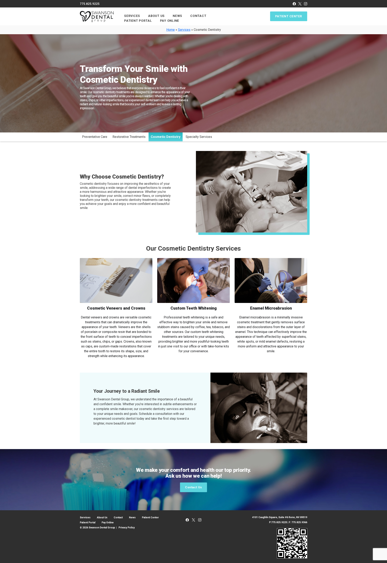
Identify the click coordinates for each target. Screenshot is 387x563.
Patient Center (288, 16)
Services (184, 30)
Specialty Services (199, 137)
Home (170, 30)
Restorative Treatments (129, 137)
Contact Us (193, 487)
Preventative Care (94, 137)
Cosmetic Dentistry (165, 137)
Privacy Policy (127, 527)
